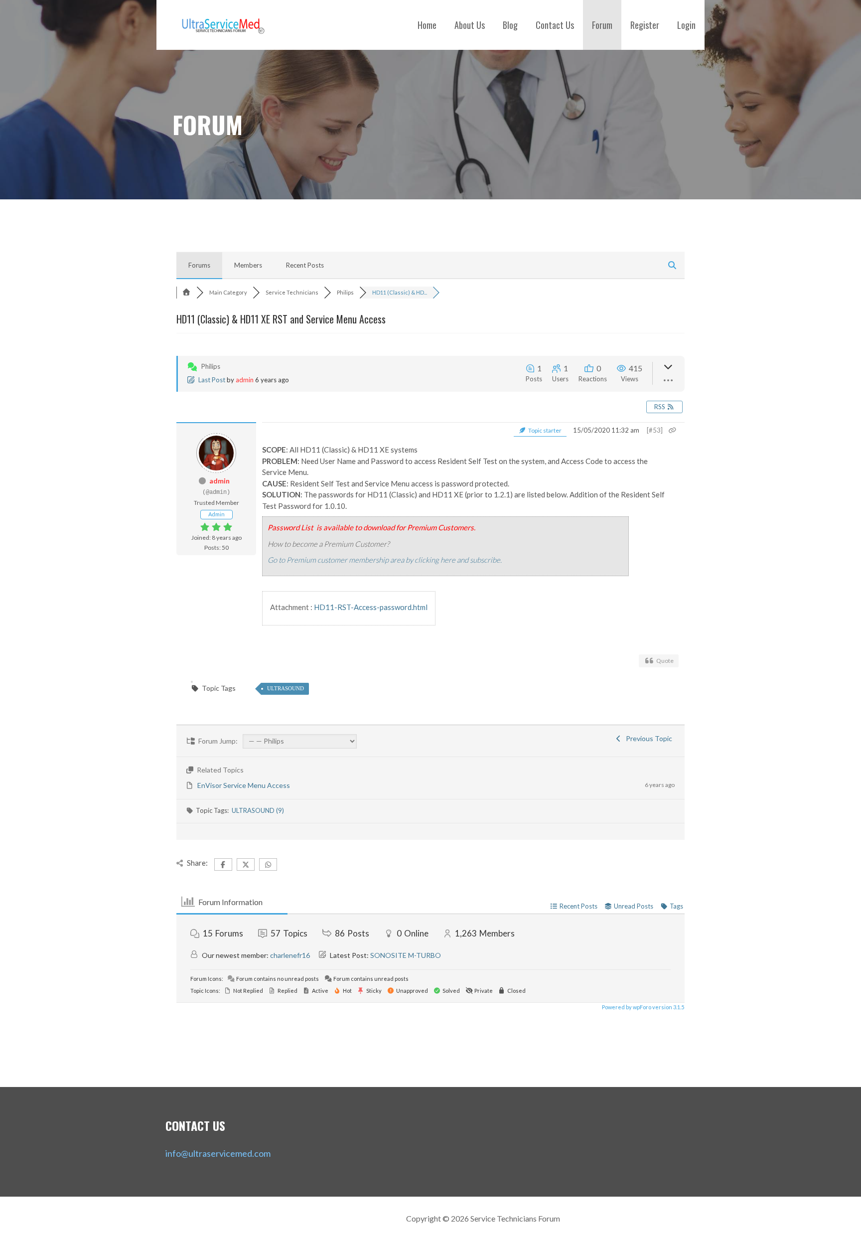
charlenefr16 (290, 955)
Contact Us (555, 24)
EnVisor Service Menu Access (243, 785)
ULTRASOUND (285, 688)
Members (248, 265)
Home (427, 24)
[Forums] (186, 292)
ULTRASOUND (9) (258, 810)
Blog (510, 24)
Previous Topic (647, 738)
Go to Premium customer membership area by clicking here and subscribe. (385, 559)
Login (686, 24)
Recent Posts (305, 265)
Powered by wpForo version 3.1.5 (642, 1007)
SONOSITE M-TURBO (405, 955)
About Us (469, 24)
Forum (602, 24)
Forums (199, 265)
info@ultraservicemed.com (218, 1153)
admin (245, 380)
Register (644, 24)
